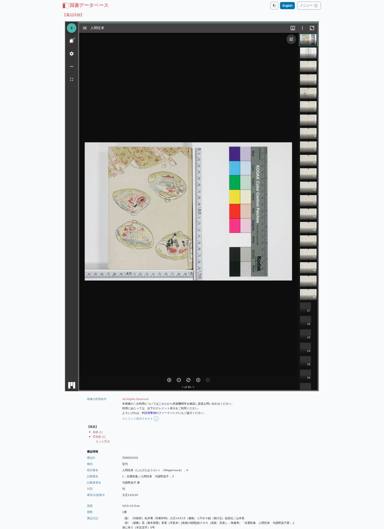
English (287, 5)
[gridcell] (85, 5)
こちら (163, 404)
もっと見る (103, 441)
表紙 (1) (98, 432)
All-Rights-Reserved (135, 399)
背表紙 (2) (99, 437)
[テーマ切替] (274, 5)
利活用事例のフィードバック (160, 413)
